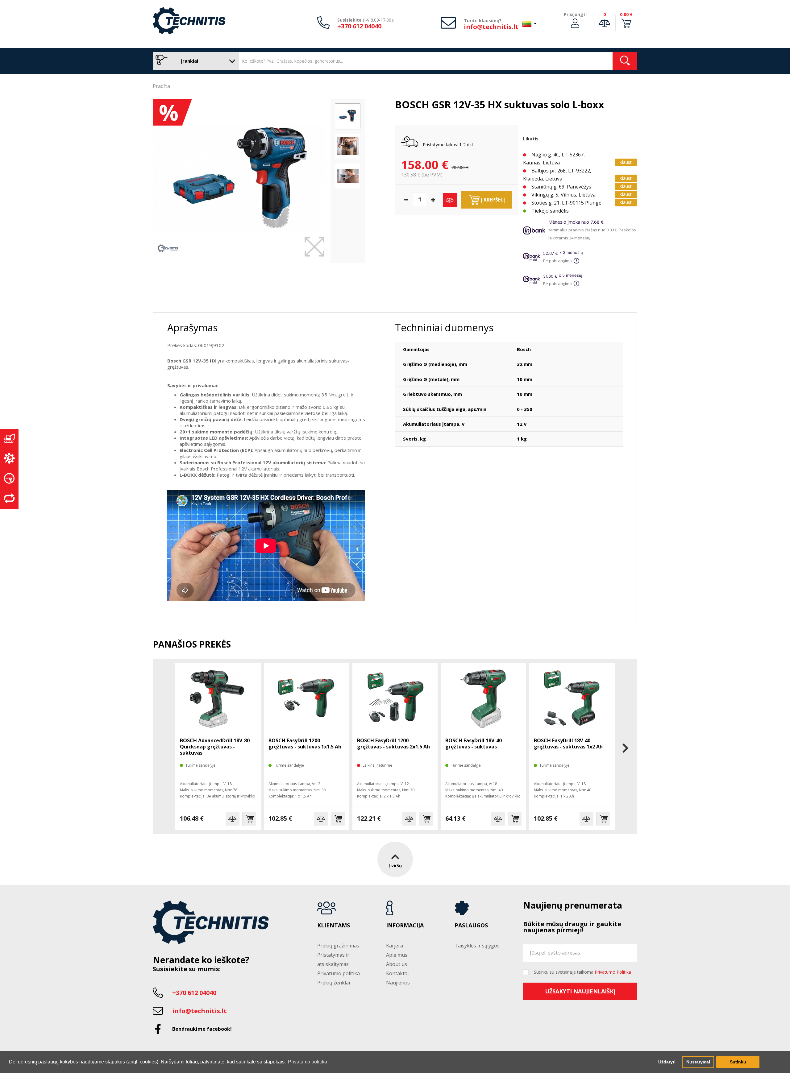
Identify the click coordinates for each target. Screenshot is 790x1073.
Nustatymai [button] (698, 1061)
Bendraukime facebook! (202, 1028)
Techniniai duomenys (444, 327)
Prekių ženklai (333, 982)
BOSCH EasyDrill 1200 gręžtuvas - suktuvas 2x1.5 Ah (393, 743)
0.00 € (626, 14)
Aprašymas (192, 327)
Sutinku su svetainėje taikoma (582, 972)
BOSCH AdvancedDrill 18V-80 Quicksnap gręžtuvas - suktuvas (215, 746)
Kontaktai (397, 973)
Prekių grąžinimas (338, 945)
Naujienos (398, 982)
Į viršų (395, 865)
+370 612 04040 (359, 26)
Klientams (333, 925)
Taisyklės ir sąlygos (477, 945)
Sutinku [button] (738, 1061)
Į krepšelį (492, 199)
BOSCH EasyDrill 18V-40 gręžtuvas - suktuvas (473, 743)
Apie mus (396, 954)
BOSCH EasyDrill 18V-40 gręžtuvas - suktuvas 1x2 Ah (568, 743)
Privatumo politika (338, 973)
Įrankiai (189, 61)
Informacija (405, 925)
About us (396, 964)
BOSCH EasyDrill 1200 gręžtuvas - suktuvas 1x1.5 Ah (304, 743)
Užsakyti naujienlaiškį (580, 991)
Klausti (626, 162)
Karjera (394, 945)
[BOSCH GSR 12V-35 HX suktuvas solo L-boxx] (240, 178)
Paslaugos (471, 925)
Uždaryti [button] (667, 1061)
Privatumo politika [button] (307, 1061)
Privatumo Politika (613, 972)
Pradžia (161, 86)
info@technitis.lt (491, 27)
